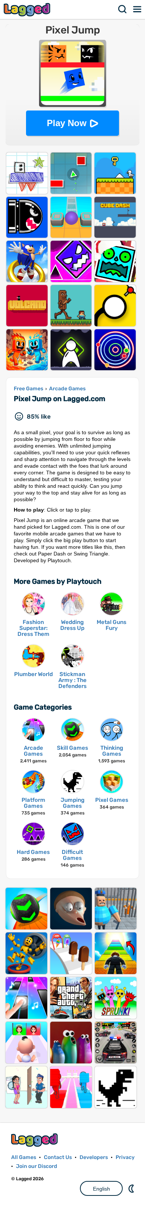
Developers (94, 1157)
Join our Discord (36, 1166)
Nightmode (132, 1188)
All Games (23, 1157)
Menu (137, 9)
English (101, 1189)
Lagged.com (35, 1139)
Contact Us (58, 1157)
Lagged (28, 9)
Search (122, 9)
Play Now (67, 123)
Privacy (125, 1157)
